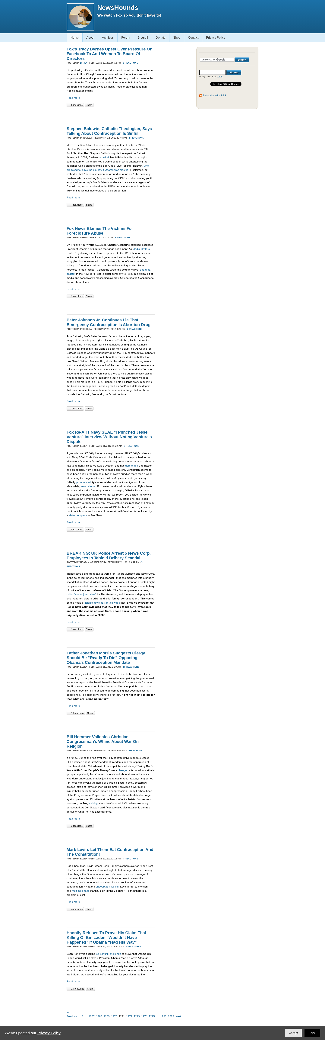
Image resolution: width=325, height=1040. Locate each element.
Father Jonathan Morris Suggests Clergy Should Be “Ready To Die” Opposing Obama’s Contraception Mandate (106, 658)
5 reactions (130, 63)
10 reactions (131, 667)
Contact (193, 37)
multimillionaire (81, 890)
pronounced (83, 482)
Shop (176, 37)
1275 (152, 1016)
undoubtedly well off (107, 886)
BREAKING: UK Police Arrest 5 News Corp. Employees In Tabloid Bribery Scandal (109, 555)
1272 (129, 1016)
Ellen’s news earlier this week (102, 602)
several (85, 486)
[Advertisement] (111, 114)
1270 (114, 1016)
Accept (293, 1033)
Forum (125, 37)
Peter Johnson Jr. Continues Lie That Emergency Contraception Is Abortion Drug (108, 322)
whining (93, 803)
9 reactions (122, 237)
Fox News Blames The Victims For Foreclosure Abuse (100, 231)
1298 (163, 1016)
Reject (312, 1033)
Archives (108, 37)
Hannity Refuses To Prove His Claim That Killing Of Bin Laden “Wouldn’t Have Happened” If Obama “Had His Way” (106, 937)
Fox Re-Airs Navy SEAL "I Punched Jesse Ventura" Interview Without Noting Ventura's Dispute (109, 437)
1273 (137, 1016)
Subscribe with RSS (214, 95)
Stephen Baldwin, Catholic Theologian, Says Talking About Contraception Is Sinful (109, 131)
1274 (144, 1016)
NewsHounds (117, 7)
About (90, 37)
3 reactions (77, 629)
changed (123, 770)
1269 (107, 1016)
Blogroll (143, 37)
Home (75, 37)
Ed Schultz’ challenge (108, 953)
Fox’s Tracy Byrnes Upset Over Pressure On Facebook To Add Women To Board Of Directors (109, 54)
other (93, 486)
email (219, 76)
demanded (131, 465)
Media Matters (141, 248)
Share (89, 105)
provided (104, 157)
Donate (161, 37)
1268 (99, 1016)
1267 (92, 1016)
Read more (73, 97)
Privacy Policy (215, 37)
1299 (171, 1016)
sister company (78, 515)
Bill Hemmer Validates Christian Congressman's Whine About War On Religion (103, 741)
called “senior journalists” (81, 594)
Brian (83, 63)
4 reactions (136, 137)
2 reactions (134, 329)
